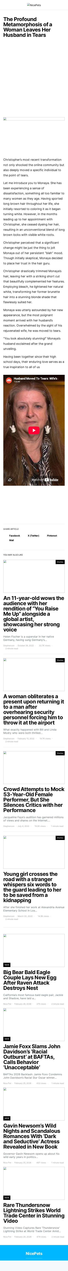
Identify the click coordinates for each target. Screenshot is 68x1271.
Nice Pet (7, 1004)
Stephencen (9, 645)
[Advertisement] (34, 79)
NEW (7, 965)
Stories (60, 562)
